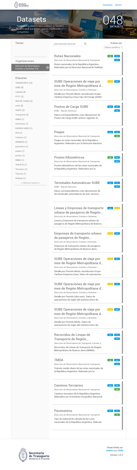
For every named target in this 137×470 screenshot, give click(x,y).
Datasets (108, 4)
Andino (109, 450)
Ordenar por (116, 43)
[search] (85, 44)
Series (118, 4)
